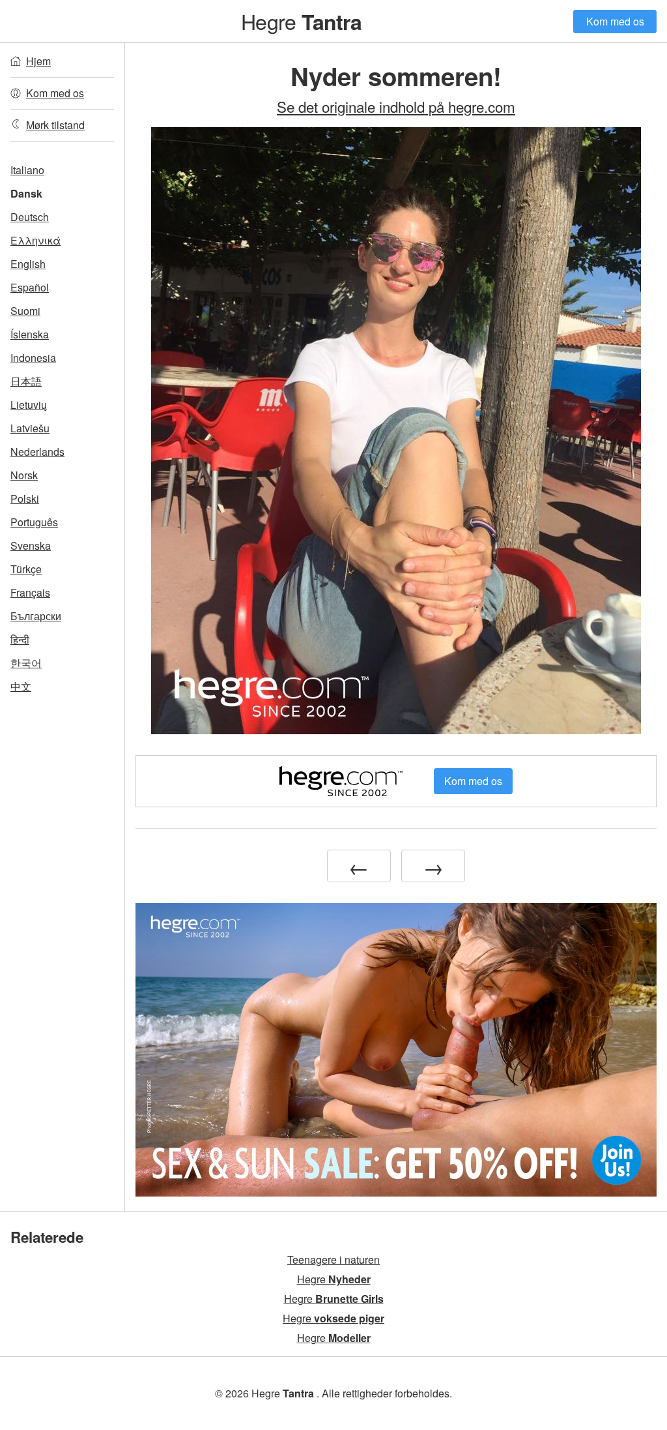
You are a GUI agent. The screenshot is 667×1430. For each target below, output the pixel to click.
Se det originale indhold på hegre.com (396, 106)
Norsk (24, 475)
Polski (24, 498)
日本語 (26, 381)
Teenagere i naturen (333, 1259)
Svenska (30, 545)
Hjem (38, 60)
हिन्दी (19, 639)
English (28, 263)
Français (30, 592)
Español (29, 287)
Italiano (27, 169)
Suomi (25, 310)
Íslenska (29, 334)
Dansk (26, 193)
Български (35, 615)
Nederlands (37, 451)
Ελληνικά (35, 240)
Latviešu (30, 428)
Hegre (301, 21)
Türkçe (26, 568)
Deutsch (29, 216)
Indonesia (33, 357)
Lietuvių (28, 404)
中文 (20, 686)
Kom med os (615, 21)
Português (34, 521)
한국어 (26, 662)
